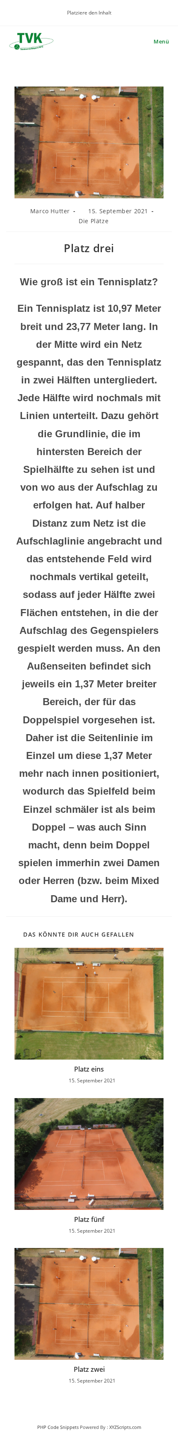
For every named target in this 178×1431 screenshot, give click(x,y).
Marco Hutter (50, 211)
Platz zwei (89, 1369)
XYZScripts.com (125, 1427)
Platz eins (89, 1069)
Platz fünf (89, 1219)
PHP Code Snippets (58, 1427)
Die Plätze (93, 221)
